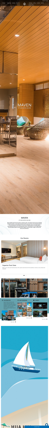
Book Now (37, 426)
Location (38, 2)
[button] (1, 257)
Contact (42, 2)
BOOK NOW (31, 4)
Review (18, 4)
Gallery (34, 2)
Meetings (30, 2)
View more (12, 321)
